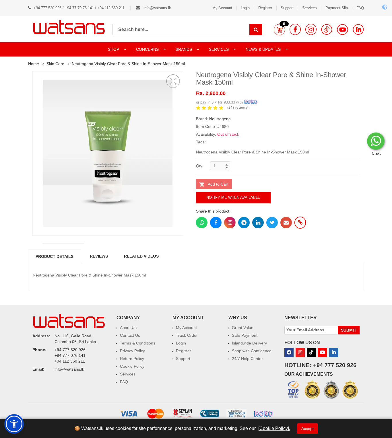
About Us (128, 327)
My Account (222, 8)
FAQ (360, 8)
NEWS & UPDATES (264, 49)
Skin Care (55, 63)
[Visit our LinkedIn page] (358, 29)
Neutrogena (220, 118)
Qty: (199, 165)
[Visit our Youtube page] (342, 29)
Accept (307, 428)
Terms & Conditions (137, 343)
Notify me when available (233, 197)
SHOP (114, 49)
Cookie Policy (132, 366)
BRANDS (184, 49)
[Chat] (376, 141)
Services (309, 8)
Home (33, 63)
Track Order (187, 335)
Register (265, 8)
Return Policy (132, 358)
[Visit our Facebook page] (295, 29)
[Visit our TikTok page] (326, 29)
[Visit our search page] (255, 29)
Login (245, 8)
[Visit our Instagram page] (311, 29)
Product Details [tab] (54, 256)
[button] (279, 29)
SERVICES (219, 49)
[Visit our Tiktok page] (311, 352)
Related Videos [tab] (141, 256)
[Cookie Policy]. (274, 428)
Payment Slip (336, 8)
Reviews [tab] (99, 256)
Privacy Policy (132, 351)
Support (287, 8)
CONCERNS (147, 49)
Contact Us (130, 335)
